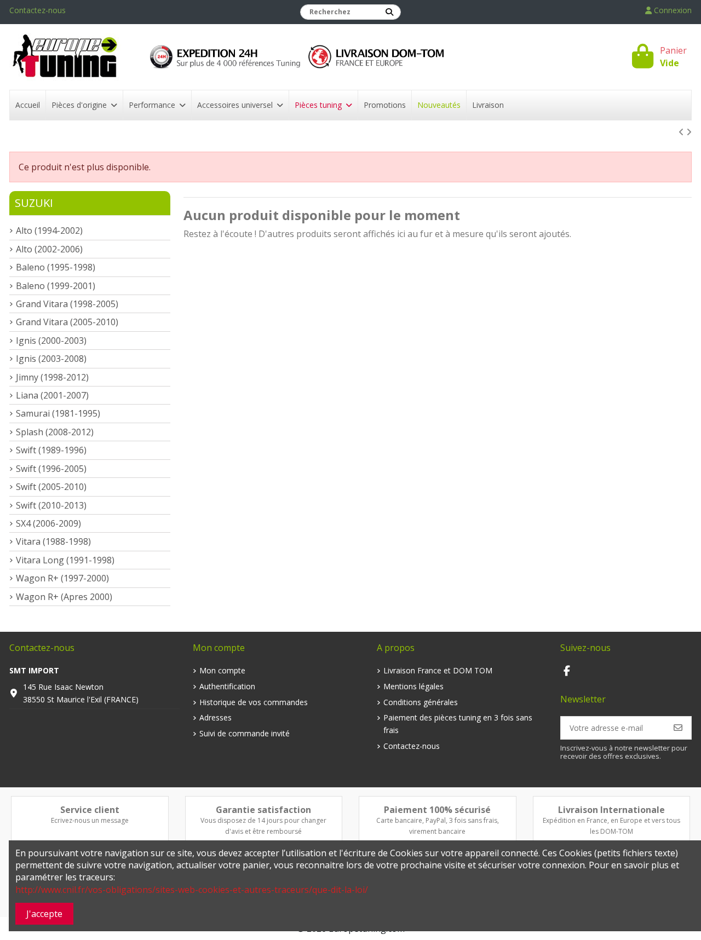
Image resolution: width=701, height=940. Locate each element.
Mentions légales (413, 686)
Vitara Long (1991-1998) (65, 560)
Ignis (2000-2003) (51, 341)
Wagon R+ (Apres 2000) (64, 597)
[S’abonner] (678, 728)
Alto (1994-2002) (49, 230)
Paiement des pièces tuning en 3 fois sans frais (457, 723)
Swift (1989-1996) (51, 450)
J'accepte (44, 914)
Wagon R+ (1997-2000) (62, 578)
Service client (89, 810)
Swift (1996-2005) (51, 469)
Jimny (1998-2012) (52, 377)
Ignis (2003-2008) (51, 359)
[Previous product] (682, 132)
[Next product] (689, 132)
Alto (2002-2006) (49, 249)
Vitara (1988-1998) (53, 541)
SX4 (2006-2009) (48, 523)
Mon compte (222, 670)
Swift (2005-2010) (51, 487)
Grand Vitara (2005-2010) (67, 322)
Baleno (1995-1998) (55, 267)
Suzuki (34, 202)
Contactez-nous (37, 10)
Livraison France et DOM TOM (437, 670)
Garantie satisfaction (263, 810)
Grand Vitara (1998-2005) (67, 304)
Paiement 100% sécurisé (437, 810)
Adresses (215, 717)
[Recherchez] (389, 12)
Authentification (227, 686)
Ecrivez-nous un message (90, 820)
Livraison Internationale (611, 810)
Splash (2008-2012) (55, 432)
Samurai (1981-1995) (58, 413)
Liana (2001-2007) (52, 395)
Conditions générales (420, 702)
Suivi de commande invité (244, 733)
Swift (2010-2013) (51, 505)
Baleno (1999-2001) (55, 286)
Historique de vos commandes (253, 702)
